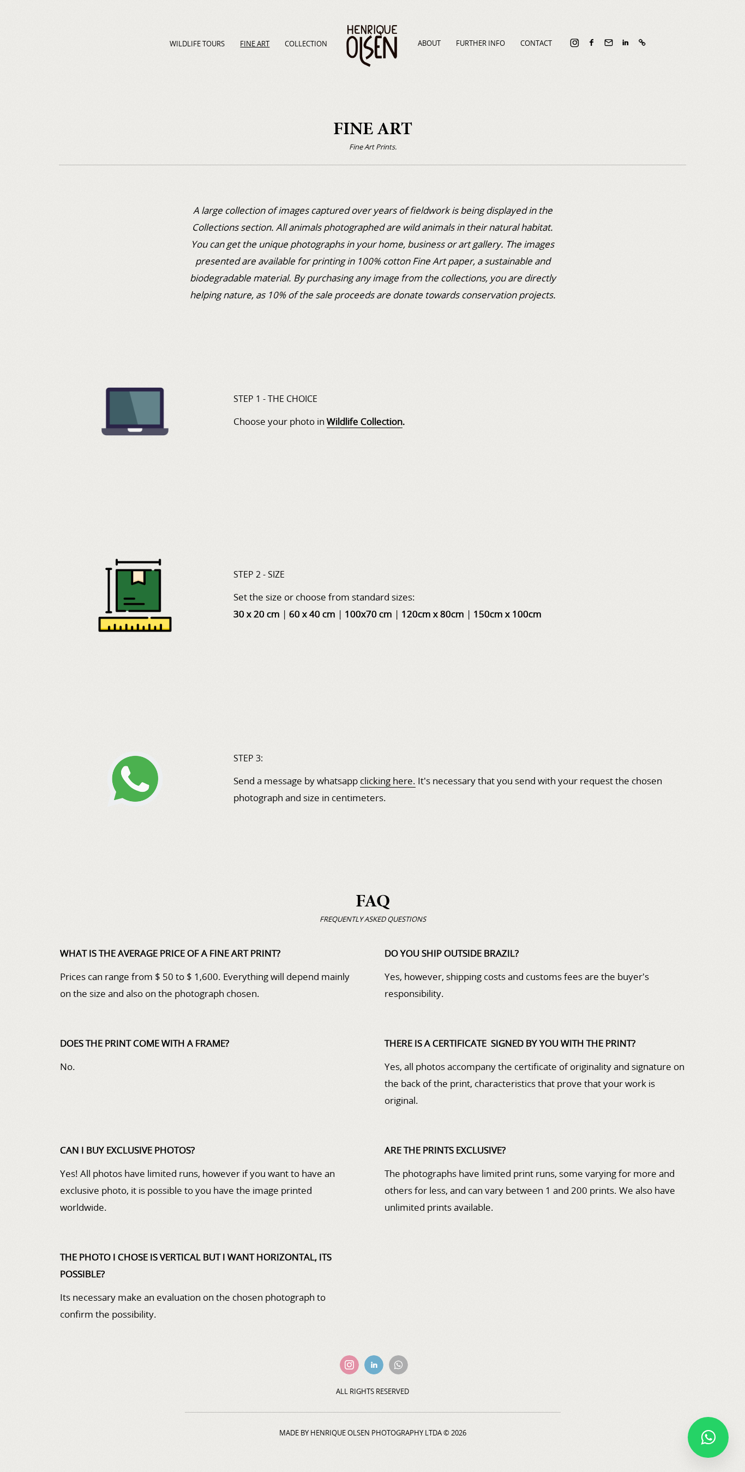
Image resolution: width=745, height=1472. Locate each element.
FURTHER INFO (480, 43)
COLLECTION (306, 44)
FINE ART (254, 44)
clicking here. (388, 780)
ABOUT (429, 43)
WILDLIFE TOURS (197, 44)
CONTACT (536, 43)
